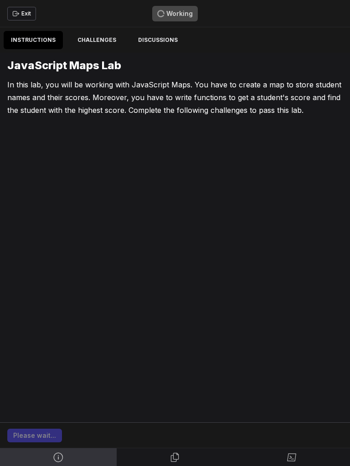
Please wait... (34, 435)
